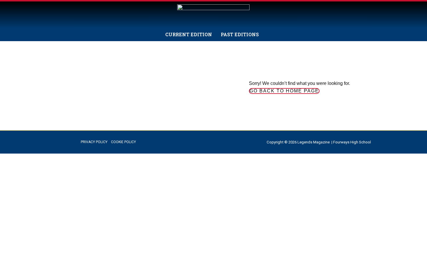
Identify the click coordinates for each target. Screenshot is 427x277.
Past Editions (240, 34)
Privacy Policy (94, 142)
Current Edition (188, 34)
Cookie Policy (123, 142)
